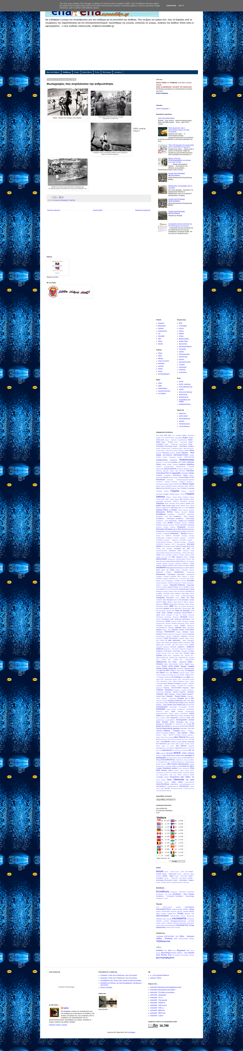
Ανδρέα (169, 464)
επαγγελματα (160, 531)
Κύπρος (166, 591)
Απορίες (191, 473)
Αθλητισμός (165, 453)
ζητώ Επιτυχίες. (167, 548)
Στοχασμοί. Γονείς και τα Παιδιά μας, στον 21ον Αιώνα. (118, 975)
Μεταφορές (181, 604)
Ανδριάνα (175, 464)
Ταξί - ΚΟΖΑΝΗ (189, 657)
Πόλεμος (164, 629)
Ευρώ (173, 546)
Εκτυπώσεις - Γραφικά (176, 520)
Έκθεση (177, 512)
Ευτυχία (183, 546)
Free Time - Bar (186, 739)
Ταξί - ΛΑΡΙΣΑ (161, 659)
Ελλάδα (170, 523)
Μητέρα (192, 604)
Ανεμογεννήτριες (169, 466)
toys (175, 774)
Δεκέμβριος (186, 499)
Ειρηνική (191, 510)
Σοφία (162, 644)
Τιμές (157, 670)
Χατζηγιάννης (181, 709)
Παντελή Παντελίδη (171, 623)
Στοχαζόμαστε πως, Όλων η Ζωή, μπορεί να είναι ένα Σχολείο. (121, 980)
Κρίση (162, 589)
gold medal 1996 (173, 743)
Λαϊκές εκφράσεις (175, 593)
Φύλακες (186, 702)
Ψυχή (192, 715)
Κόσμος (175, 587)
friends (160, 344)
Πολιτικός (181, 629)
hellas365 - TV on (156, 998)
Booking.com (160, 724)
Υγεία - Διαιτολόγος (162, 681)
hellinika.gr (172, 748)
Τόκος (167, 672)
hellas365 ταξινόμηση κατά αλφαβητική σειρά (165, 987)
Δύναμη (168, 505)
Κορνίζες (170, 587)
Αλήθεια (192, 455)
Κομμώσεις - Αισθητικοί (167, 583)
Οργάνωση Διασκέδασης (182, 619)
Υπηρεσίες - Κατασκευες (164, 690)
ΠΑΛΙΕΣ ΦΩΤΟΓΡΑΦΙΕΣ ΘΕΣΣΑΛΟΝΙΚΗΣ (176, 174)
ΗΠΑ (188, 553)
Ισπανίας (164, 563)
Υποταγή (164, 700)
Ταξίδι (169, 662)
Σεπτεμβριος (190, 640)
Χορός (167, 711)
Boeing (192, 722)
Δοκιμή (188, 503)
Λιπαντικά (166, 595)
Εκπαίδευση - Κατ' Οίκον (164, 516)
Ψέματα (176, 715)
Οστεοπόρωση (160, 621)
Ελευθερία (191, 520)
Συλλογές (173, 647)
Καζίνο (176, 565)
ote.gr (177, 766)
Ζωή (188, 548)
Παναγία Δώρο (160, 623)
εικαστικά (161, 363)
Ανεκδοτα (182, 464)
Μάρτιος (191, 602)
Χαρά (168, 709)
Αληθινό (158, 457)
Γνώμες (76, 72)
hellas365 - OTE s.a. (157, 1008)
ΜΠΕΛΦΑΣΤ (178, 608)
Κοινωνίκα (182, 349)
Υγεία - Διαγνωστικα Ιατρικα (168, 679)
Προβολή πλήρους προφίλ (58, 1025)
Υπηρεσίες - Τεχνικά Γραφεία (177, 694)
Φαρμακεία (171, 700)
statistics (179, 772)
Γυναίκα (171, 499)
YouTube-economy (188, 788)
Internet (192, 748)
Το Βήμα (172, 670)
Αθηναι (181, 333)
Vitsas (160, 341)
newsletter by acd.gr (181, 759)
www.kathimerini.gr (172, 786)
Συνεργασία (184, 651)
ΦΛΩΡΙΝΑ (172, 702)
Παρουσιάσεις (168, 625)
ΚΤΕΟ (166, 589)
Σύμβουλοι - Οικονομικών (171, 649)
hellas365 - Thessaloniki (158, 1000)
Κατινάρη (166, 576)
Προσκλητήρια (160, 636)
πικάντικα (182, 370)
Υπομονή (159, 700)
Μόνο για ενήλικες (180, 606)
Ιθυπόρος (162, 561)
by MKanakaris (175, 726)
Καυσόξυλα (173, 576)
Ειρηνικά (185, 510)
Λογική (177, 595)
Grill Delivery (181, 746)
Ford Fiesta (177, 739)
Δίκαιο (167, 503)
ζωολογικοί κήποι (185, 362)
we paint (190, 780)
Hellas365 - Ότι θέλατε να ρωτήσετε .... (163, 992)
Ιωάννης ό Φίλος (161, 565)
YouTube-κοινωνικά (176, 788)
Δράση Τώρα (183, 341)
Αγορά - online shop (167, 450)
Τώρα (183, 677)
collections (159, 730)
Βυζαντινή (173, 488)
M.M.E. (181, 382)
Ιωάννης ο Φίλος (188, 563)
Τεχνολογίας (180, 668)
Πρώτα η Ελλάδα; (106, 987)
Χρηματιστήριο (190, 711)
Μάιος (164, 602)
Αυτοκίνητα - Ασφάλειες (178, 481)
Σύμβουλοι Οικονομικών (164, 651)
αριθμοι (185, 475)
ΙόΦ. (184, 561)
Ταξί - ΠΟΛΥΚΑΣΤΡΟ (187, 659)
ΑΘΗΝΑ (186, 450)
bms (186, 722)
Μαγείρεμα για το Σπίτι (174, 600)
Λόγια (172, 595)
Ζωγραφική (177, 548)
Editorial (182, 737)
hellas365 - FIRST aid (157, 1013)
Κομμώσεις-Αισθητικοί (177, 585)
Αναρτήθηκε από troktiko (178, 462)
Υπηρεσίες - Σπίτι (162, 694)
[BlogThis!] (55, 197)
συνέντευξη (183, 372)
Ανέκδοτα (117, 72)
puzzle (187, 770)
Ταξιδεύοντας (161, 662)
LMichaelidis (169, 753)
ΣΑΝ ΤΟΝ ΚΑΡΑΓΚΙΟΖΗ (166, 118)
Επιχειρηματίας (160, 538)
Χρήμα (173, 711)
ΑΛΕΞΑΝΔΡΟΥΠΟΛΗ (180, 455)
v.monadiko (183, 326)
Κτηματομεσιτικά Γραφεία (186, 589)
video (160, 356)
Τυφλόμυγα (168, 677)
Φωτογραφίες (182, 707)
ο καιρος (182, 365)
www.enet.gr (183, 394)
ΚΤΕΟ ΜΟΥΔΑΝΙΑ (173, 589)
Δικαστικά (172, 503)
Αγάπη (184, 435)
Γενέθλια (183, 488)
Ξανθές (158, 612)
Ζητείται (158, 548)
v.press (181, 328)
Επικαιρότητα (190, 531)
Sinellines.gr (67, 72)
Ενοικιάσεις (191, 527)
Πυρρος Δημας (189, 638)
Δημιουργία (159, 501)
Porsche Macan (179, 770)
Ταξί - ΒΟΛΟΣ (185, 655)
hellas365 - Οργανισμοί (158, 995)
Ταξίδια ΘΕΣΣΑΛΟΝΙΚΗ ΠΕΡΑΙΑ (174, 664)
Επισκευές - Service (178, 533)
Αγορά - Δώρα (168, 876)
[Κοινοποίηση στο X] (57, 197)
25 (173, 435)
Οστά (192, 619)
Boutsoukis (162, 326)
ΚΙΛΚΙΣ (192, 578)
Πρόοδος (184, 634)
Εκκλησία (184, 512)
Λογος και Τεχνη (163, 361)
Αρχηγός (165, 477)
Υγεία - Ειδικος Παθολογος (176, 681)
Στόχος (187, 644)
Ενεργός (172, 527)
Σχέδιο (192, 653)
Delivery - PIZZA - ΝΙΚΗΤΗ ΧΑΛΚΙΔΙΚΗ (168, 735)
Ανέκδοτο (159, 466)
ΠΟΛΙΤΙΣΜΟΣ (189, 629)
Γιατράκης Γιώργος (188, 497)
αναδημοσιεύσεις (184, 404)
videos (187, 777)
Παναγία (191, 621)
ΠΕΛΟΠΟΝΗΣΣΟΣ (161, 627)
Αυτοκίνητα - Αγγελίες (163, 481)
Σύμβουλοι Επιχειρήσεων (187, 649)
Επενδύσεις (168, 531)
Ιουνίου (178, 561)
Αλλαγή (165, 457)
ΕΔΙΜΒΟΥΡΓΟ (166, 507)
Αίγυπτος (172, 453)
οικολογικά (182, 367)
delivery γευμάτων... (188, 735)
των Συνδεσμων (184, 426)
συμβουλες (190, 647)
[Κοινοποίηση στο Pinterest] (62, 197)
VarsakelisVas (174, 777)
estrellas (191, 737)
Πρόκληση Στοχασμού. (174, 634)
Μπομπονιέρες (187, 608)
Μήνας (187, 604)
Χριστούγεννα (184, 713)
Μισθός (166, 606)
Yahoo (192, 786)
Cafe (181, 728)
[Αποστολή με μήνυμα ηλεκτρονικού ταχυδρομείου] (53, 197)
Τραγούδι (182, 672)
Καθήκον (187, 565)
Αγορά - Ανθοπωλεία (169, 874)
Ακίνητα (178, 453)
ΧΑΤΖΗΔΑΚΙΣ (190, 709)
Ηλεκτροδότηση (160, 553)
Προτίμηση (159, 638)
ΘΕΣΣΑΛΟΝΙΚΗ (161, 559)
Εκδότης (170, 512)
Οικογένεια (191, 615)
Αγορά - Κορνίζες (161, 448)
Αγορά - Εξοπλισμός (180, 442)
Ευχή (192, 546)
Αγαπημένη (191, 435)
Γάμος (178, 488)
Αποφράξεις (167, 475)
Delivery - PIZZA (188, 733)
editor (160, 386)
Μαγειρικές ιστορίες (188, 600)
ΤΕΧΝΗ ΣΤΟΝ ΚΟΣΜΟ (170, 666)
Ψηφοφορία (187, 715)
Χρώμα (168, 715)
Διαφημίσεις (160, 503)
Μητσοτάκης (159, 606)
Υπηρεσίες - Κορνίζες (180, 690)
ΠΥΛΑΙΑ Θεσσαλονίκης (170, 638)
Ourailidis (161, 336)
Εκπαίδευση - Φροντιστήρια (185, 518)
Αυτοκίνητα (160, 479)
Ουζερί (168, 621)
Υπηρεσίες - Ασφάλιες (162, 685)
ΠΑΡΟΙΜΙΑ (159, 625)
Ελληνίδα (165, 525)
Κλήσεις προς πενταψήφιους (164, 580)
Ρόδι (157, 640)
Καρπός (191, 570)
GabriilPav (173, 741)
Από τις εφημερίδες (173, 473)
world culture (183, 416)
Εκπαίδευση (161, 514)
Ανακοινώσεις (162, 388)
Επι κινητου (182, 531)
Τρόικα (192, 672)
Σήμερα (158, 642)
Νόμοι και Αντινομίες (182, 610)
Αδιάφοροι (181, 450)
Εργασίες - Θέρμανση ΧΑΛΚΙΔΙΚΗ (175, 540)
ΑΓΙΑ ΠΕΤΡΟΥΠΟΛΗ (167, 437)
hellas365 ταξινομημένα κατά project (162, 990)
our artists (183, 766)
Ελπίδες (166, 527)
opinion (66, 1008)
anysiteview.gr (160, 720)
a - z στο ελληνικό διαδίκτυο (159, 975)
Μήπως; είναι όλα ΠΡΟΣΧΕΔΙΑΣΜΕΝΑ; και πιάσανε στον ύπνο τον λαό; (179, 160)
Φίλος (157, 702)
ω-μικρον (162, 717)
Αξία (176, 471)
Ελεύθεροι (159, 522)
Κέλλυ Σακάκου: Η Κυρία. (185, 576)
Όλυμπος (191, 617)
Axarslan (161, 323)
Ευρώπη (178, 546)
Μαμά (175, 602)
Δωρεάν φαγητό (180, 505)
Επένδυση (175, 531)
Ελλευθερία (177, 522)
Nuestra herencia (161, 764)
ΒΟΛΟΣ (168, 488)
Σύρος (181, 653)
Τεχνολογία (172, 668)
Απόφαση (159, 475)
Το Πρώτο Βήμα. (180, 670)
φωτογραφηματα (163, 374)
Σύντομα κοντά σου (168, 653)
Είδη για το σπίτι (183, 507)
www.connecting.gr (185, 392)
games (184, 741)
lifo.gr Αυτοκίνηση (182, 750)
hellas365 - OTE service (158, 1005)
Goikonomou (162, 331)
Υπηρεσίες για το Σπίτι (185, 698)
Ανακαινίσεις (173, 460)
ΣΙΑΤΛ (163, 642)
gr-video (181, 743)
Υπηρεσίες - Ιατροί (188, 687)
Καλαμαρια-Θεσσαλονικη (174, 567)
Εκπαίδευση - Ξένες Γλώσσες (184, 516)
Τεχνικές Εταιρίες (162, 668)
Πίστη (184, 627)
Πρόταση (191, 636)
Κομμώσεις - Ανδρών (180, 583)
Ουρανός (173, 621)
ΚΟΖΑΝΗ (177, 580)
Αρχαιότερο (159, 477)
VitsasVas (72, 200)
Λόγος (177, 597)
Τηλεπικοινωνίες (184, 354)
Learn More (171, 6)
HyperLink (182, 413)
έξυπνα (181, 359)
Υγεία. (165, 683)
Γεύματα (174, 491)
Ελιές (164, 522)
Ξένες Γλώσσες (167, 613)
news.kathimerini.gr (185, 387)
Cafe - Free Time (189, 728)
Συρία (176, 653)
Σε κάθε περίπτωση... (173, 640)
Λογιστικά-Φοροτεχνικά (187, 595)
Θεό (169, 557)
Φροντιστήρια (179, 702)
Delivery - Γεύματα (172, 731)
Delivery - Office (175, 733)
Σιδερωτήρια (168, 642)
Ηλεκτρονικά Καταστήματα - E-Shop (176, 553)
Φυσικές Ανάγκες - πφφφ (179, 953)
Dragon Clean (160, 737)
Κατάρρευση (190, 572)
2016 (157, 435)
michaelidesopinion (172, 757)
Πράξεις (178, 632)
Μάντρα (186, 602)
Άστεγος (176, 477)
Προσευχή (191, 634)
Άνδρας (164, 464)
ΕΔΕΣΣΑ (158, 507)
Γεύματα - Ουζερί (169, 494)
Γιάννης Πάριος (177, 497)
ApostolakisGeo (170, 720)
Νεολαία (169, 610)
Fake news (170, 739)
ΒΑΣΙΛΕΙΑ (169, 486)
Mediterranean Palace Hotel (175, 755)
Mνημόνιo (159, 755)
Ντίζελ (192, 610)
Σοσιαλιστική (186, 642)
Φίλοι (192, 700)
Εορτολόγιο (183, 344)
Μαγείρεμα (107, 72)
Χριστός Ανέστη (174, 713)
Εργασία (176, 538)
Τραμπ (187, 672)
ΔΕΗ (181, 499)
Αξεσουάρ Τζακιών (168, 471)
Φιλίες (188, 700)
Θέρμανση (179, 557)
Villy (159, 339)
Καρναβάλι (185, 570)
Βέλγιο (186, 486)
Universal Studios (188, 774)
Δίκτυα (177, 503)
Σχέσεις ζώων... (167, 655)
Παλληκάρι (185, 621)
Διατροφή (191, 501)
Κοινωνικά (183, 580)
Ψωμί (157, 717)
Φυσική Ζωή (183, 357)
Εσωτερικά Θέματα (185, 346)
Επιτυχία (191, 535)
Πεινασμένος (190, 625)
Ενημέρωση (182, 527)
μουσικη (161, 366)
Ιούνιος (173, 561)
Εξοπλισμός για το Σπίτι (173, 529)
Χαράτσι (173, 709)
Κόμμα (158, 583)
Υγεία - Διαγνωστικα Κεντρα (186, 679)
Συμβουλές (160, 649)
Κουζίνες (191, 587)
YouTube (167, 788)
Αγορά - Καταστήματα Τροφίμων (183, 446)
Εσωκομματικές (181, 544)
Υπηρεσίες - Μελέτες (171, 692)
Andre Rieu (190, 717)
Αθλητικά (158, 453)
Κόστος (181, 587)
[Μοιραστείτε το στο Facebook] (60, 197)
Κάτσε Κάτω (87, 72)
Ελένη (185, 520)
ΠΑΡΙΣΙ (192, 623)
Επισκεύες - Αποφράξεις (163, 533)
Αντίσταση (180, 468)
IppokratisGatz (167, 750)
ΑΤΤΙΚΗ (191, 477)
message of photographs (60, 200)
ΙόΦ (182, 561)
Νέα (193, 608)
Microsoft (181, 757)
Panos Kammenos (183, 768)
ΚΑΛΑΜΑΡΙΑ (161, 568)
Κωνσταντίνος (181, 591)
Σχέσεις (181, 352)
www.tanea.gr (183, 397)
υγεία (188, 677)
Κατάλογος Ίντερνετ (163, 572)
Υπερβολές (177, 683)
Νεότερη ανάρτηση (53, 210)
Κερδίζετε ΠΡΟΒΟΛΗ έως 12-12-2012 (174, 578)
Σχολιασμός (176, 655)
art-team (191, 720)
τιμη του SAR (164, 670)
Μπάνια (172, 608)
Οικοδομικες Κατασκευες (163, 617)
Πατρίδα (182, 625)
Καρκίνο (178, 570)
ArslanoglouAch (181, 720)
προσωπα (176, 636)
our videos (190, 766)
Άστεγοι (171, 477)
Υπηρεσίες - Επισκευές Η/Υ (178, 685)
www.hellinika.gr (184, 419)
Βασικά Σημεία (184, 339)
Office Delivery (172, 764)
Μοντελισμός (190, 606)
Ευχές (188, 546)
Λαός (187, 593)
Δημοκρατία (167, 501)
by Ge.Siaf (187, 724)
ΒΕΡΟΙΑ (191, 486)
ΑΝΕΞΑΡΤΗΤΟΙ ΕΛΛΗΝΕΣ (185, 466)
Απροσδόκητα (177, 475)
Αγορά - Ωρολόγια (184, 448)
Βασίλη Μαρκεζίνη (178, 486)
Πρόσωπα (184, 636)
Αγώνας (175, 450)
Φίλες (185, 700)
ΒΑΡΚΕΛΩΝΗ (178, 484)
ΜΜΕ (171, 606)
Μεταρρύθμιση (174, 604)
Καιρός (192, 565)
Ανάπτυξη (167, 462)
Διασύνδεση (183, 501)
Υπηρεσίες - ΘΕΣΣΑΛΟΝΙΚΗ (172, 687)
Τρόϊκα (158, 675)
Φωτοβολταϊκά (190, 704)
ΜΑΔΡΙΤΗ (159, 602)
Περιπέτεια (171, 627)
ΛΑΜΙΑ (183, 593)
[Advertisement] (121, 48)
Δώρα (173, 505)
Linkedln (162, 753)
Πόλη (169, 629)
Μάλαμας (170, 602)
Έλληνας (191, 522)
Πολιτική (175, 630)
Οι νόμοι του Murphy (180, 615)
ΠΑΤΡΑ (176, 625)
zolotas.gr (168, 790)
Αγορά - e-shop (169, 871)
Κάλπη (192, 567)
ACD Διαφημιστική (172, 717)
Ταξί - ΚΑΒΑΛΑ (170, 657)
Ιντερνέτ (181, 421)
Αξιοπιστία (182, 471)
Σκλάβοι (180, 642)
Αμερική (180, 457)
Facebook (164, 739)
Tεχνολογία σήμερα (188, 772)
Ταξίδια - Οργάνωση (179, 662)
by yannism (175, 728)
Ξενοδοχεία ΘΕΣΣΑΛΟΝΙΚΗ (183, 612)
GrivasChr (191, 746)
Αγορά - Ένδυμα (167, 442)
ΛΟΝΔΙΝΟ (159, 600)
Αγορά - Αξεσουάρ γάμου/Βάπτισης (176, 440)
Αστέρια (181, 477)
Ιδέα (193, 559)
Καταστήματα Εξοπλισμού (176, 574)
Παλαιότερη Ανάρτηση (142, 210)
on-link (173, 766)
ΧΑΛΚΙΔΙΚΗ (160, 709)
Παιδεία (179, 621)
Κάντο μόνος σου (162, 570)
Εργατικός (167, 544)
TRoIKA (179, 774)
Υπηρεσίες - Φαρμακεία (168, 698)
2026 (169, 435)
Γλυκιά (158, 499)
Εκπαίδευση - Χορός (162, 520)
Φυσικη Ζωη (171, 705)
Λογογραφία (160, 598)
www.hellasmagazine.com (186, 784)
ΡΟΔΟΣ (162, 640)
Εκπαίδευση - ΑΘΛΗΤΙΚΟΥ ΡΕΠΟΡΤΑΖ (181, 514)
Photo (160, 353)
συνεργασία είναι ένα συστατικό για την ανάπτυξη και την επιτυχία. (180, 225)
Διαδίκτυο (175, 501)
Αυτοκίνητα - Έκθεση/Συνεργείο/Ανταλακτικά (180, 479)
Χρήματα (180, 711)
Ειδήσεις (191, 507)
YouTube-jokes (160, 790)
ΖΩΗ (184, 548)
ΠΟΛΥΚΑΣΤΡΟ (170, 632)
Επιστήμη (184, 535)
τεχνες (160, 371)
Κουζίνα (186, 587)
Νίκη (173, 610)
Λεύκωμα (159, 595)
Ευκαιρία (168, 546)
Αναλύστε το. (160, 462)
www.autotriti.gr (189, 782)
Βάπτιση (171, 484)
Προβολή (165, 634)
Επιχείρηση (169, 538)
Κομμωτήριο (190, 585)
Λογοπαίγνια (170, 597)
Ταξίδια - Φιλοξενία (164, 938)
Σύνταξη (158, 653)
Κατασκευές (161, 574)
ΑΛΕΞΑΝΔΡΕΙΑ (167, 455)
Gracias (187, 743)
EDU (180, 323)
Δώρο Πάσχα (190, 505)
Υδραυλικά (170, 683)
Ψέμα (172, 715)
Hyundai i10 (185, 748)
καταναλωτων (179, 572)
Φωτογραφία (173, 707)
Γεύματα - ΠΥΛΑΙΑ (179, 494)
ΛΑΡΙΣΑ (191, 593)
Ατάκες (181, 336)
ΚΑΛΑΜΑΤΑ (186, 567)
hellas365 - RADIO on (157, 1003)
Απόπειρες (184, 473)
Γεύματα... (169, 497)
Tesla (170, 774)
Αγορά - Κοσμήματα (172, 448)
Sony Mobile (173, 772)
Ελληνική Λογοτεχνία (187, 525)
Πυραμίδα (181, 638)
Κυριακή (171, 591)
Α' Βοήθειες (177, 435)
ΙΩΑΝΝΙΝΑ (170, 565)
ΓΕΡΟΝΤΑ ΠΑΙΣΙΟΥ (162, 491)
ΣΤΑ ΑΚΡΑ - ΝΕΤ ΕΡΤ (171, 644)
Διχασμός (182, 503)
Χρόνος (163, 715)
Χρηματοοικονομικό (162, 713)
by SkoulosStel (165, 728)
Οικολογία (175, 617)
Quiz (167, 772)
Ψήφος (181, 715)
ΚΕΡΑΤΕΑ (159, 578)
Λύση (164, 600)
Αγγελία (158, 437)
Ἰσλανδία (158, 563)
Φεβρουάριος (179, 700)
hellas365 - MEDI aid (157, 1010)
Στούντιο (181, 644)
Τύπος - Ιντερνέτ (185, 675)
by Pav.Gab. (184, 726)
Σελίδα (184, 640)
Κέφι (188, 578)
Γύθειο (167, 499)
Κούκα (158, 589)
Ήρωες (192, 553)
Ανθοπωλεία (159, 468)
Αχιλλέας (165, 484)
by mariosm (166, 726)
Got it (181, 6)
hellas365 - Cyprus (156, 1016)
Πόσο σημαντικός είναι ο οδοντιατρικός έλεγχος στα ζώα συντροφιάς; (178, 130)
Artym (160, 383)
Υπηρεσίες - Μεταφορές (186, 692)
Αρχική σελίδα (97, 210)
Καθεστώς (181, 565)
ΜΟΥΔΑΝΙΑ (159, 608)
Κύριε (175, 591)
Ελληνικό (158, 527)
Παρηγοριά (181, 623)
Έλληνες (159, 525)
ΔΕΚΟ (192, 499)
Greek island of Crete (165, 746)
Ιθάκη (157, 561)
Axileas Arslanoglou (176, 722)
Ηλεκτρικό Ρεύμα (188, 550)
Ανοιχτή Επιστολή (164, 391)
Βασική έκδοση (160, 486)
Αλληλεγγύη (172, 457)
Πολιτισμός (159, 632)
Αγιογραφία (178, 437)
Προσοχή (168, 636)
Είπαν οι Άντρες (170, 510)
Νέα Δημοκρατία (161, 610)
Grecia (192, 743)
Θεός (173, 557)
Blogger (132, 1032)
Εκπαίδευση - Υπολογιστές (165, 518)
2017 (161, 435)
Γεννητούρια (190, 488)
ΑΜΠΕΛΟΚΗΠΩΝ (189, 457)
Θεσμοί (192, 557)
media (164, 755)
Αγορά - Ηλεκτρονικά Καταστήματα (175, 444)
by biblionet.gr (178, 724)
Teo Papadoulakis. (162, 774)
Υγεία (97, 72)
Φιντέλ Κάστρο (164, 702)
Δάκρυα (177, 499)
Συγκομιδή (159, 647)
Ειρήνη (180, 510)
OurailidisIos (167, 768)
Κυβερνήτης (159, 591)
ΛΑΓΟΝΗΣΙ (166, 593)
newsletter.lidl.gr (189, 762)
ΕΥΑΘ (163, 546)
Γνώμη (162, 499)
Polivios (170, 770)
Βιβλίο (158, 488)
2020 (165, 435)
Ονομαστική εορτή (167, 619)
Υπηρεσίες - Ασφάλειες (187, 683)
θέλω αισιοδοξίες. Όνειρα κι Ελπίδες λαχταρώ (176, 555)
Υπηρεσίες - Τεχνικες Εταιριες (176, 696)
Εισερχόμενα (160, 512)
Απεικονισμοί (160, 473)
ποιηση (158, 630)
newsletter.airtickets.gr (177, 762)
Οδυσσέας (169, 615)
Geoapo (161, 328)
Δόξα (192, 503)
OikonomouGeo (183, 764)
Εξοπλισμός (160, 529)
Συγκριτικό (166, 647)
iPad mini (159, 750)
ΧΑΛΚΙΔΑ (191, 707)
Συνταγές (191, 651)
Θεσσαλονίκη (171, 559)
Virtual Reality (160, 780)
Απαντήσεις (190, 471)
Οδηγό (163, 615)
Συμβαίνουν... (181, 647)
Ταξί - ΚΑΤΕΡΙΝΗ (180, 657)
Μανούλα (180, 602)
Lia (159, 333)
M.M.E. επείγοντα (185, 384)
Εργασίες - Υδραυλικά (173, 542)
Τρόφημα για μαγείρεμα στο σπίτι (169, 675)
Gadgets (179, 741)
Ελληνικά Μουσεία (174, 525)
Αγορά (181, 331)
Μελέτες (166, 604)
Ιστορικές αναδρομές (175, 563)
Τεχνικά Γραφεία (187, 666)
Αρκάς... (191, 475)
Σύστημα (186, 653)
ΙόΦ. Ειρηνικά (190, 561)
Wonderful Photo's (162, 782)
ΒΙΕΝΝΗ (162, 488)
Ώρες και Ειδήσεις (53, 72)
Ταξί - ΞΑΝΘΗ (173, 659)
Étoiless (158, 739)
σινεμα (160, 369)
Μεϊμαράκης (159, 604)
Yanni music (160, 788)
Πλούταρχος (190, 627)
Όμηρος (158, 619)
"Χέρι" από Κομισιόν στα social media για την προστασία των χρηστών (181, 146)
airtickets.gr (182, 717)
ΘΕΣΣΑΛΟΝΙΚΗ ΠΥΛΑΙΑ (183, 559)
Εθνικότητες (174, 507)
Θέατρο (160, 358)
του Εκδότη (162, 393)
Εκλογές (191, 512)
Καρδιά (172, 570)
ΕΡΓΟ (173, 544)
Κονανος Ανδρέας (161, 587)
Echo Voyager (169, 737)
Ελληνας (184, 522)
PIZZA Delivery (161, 770)
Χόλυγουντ (159, 711)
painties (174, 768)
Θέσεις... (186, 557)
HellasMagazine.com (162, 748)
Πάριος (187, 623)
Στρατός (191, 644)
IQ (173, 750)
